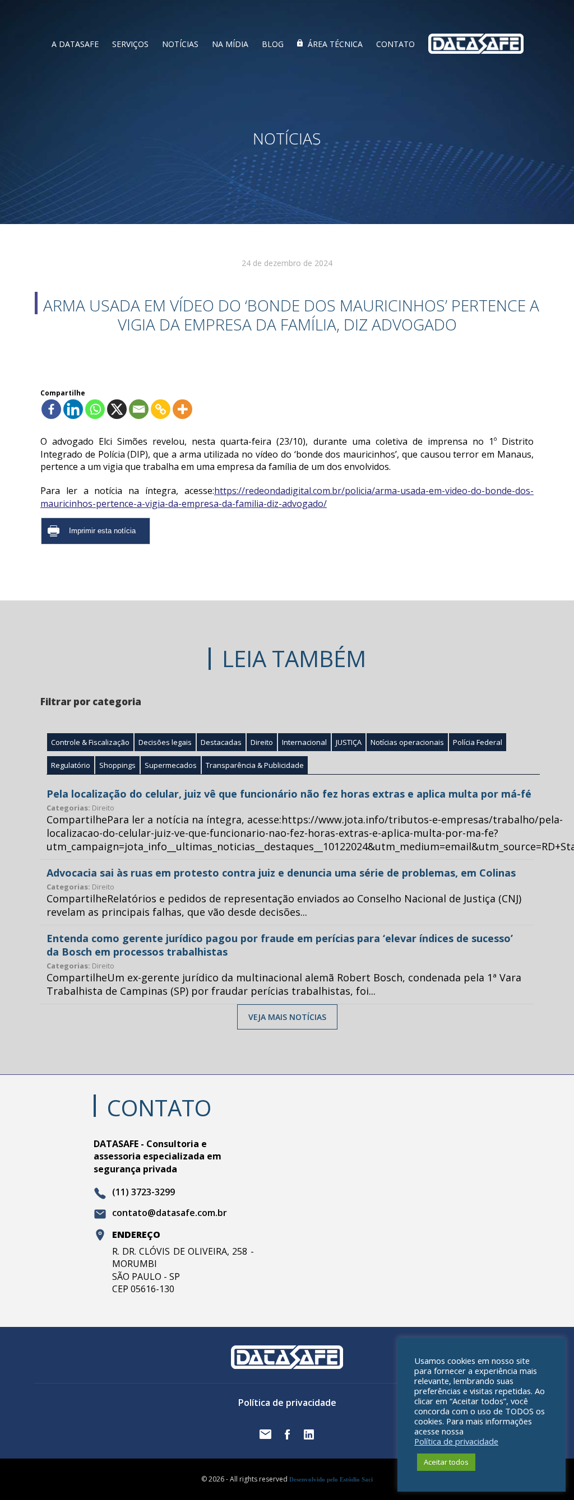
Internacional (304, 742)
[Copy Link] (160, 409)
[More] (182, 409)
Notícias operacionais (407, 742)
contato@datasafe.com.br (169, 1213)
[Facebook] (51, 409)
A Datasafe (75, 44)
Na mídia (230, 44)
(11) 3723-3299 (143, 1192)
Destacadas (221, 742)
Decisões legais (165, 742)
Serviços (130, 44)
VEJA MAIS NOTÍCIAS (287, 1017)
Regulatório (70, 765)
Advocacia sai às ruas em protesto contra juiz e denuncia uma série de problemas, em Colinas (281, 872)
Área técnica (335, 44)
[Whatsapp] (95, 409)
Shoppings (117, 765)
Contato (395, 44)
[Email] (139, 409)
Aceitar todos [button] (446, 1462)
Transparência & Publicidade (255, 765)
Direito (262, 742)
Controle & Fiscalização (90, 742)
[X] (117, 409)
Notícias (180, 44)
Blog (273, 44)
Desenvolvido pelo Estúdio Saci (331, 1479)
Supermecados (171, 765)
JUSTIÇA (349, 742)
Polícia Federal (477, 742)
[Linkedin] (73, 409)
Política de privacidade (287, 1402)
